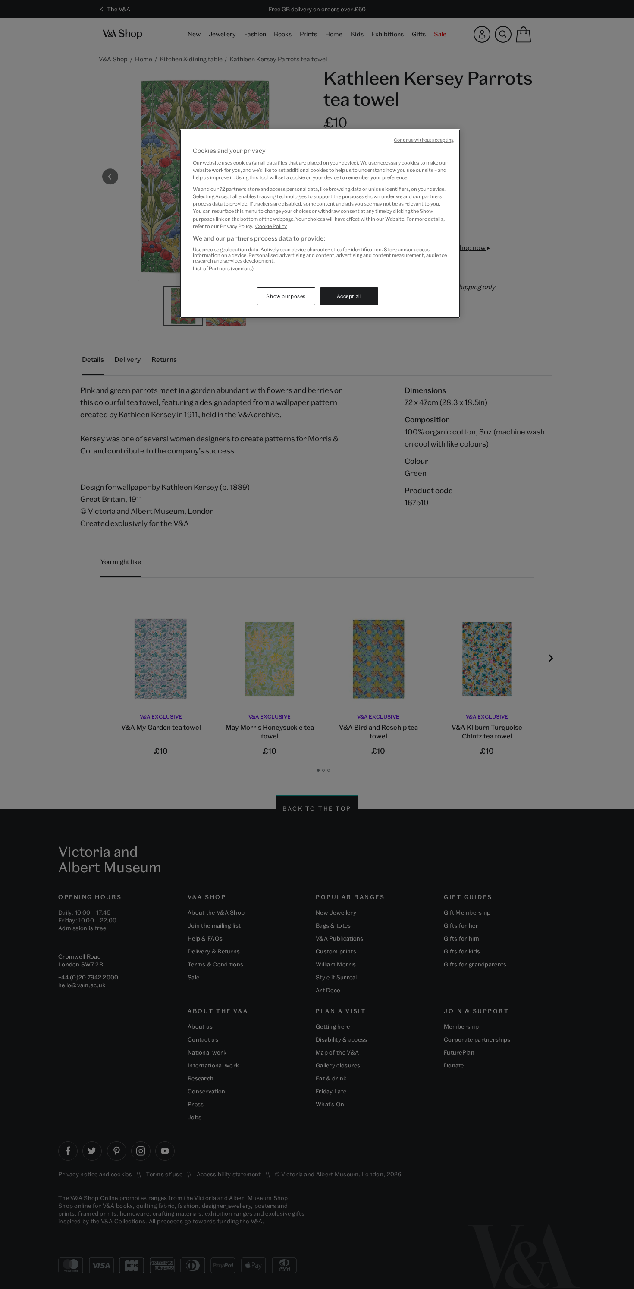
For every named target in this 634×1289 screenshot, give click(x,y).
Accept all (349, 296)
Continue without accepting (424, 140)
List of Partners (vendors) (223, 268)
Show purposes (285, 296)
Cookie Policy (271, 226)
